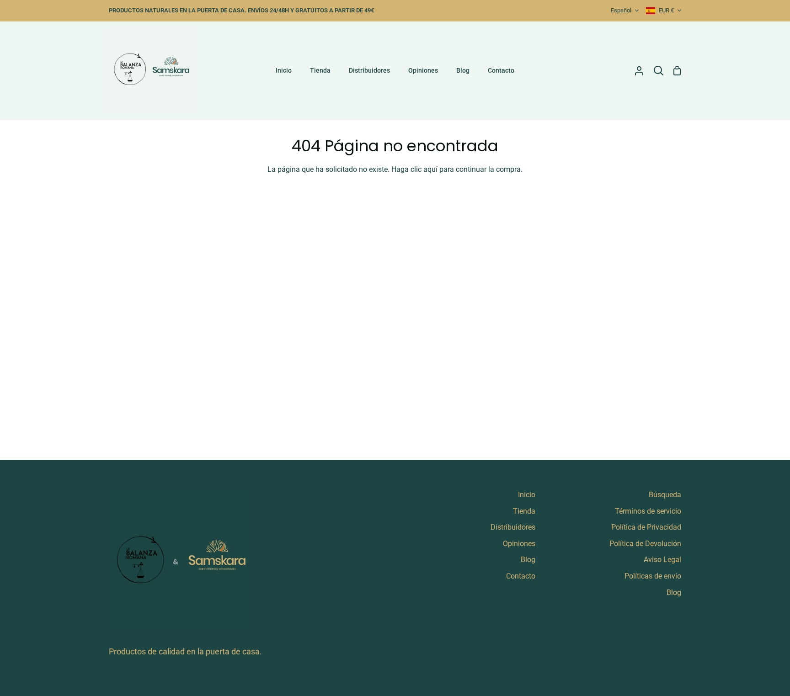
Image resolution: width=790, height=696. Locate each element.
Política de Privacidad (646, 527)
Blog (528, 559)
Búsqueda (665, 494)
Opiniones (519, 543)
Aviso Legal (662, 559)
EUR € (666, 10)
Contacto (520, 576)
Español (621, 10)
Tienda (524, 511)
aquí (430, 169)
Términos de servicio (648, 511)
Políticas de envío (653, 576)
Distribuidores (513, 527)
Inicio (526, 494)
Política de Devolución (645, 543)
